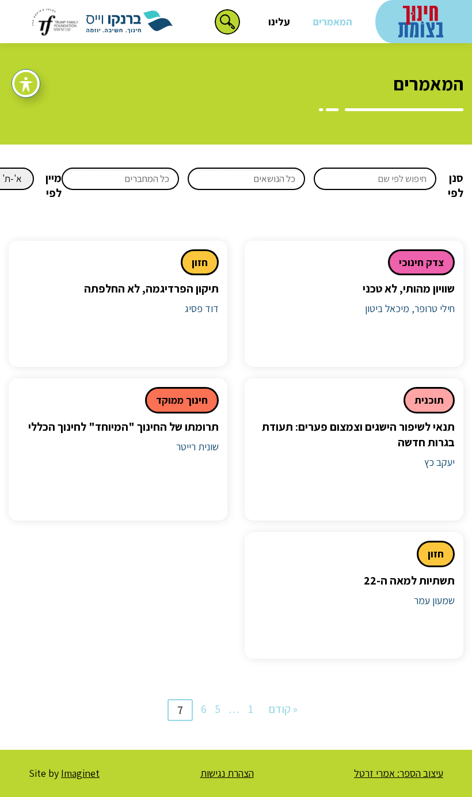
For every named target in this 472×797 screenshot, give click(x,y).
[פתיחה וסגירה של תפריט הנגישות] (26, 83)
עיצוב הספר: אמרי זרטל (398, 773)
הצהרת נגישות (227, 773)
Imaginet (80, 773)
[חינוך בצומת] (420, 20)
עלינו (279, 21)
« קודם (283, 708)
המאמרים (332, 21)
